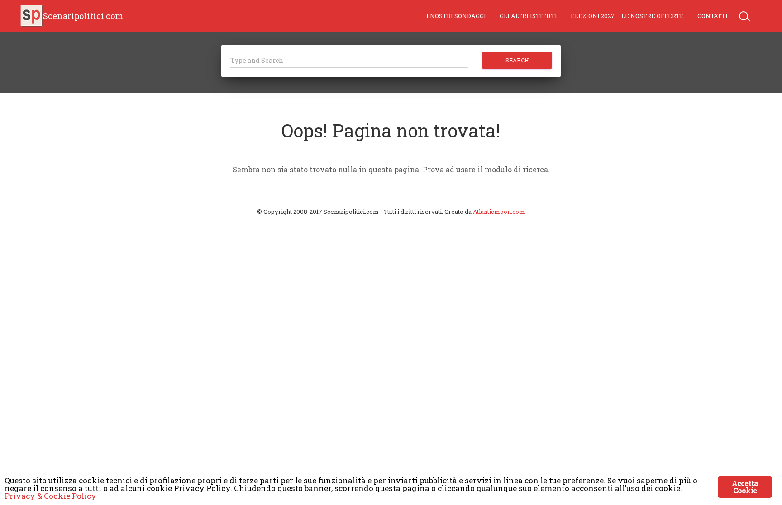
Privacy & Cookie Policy (50, 496)
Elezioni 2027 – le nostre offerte (627, 16)
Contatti (712, 16)
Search (517, 60)
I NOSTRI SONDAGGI (456, 16)
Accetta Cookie (745, 486)
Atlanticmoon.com (499, 212)
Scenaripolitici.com (83, 15)
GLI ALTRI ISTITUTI (528, 16)
